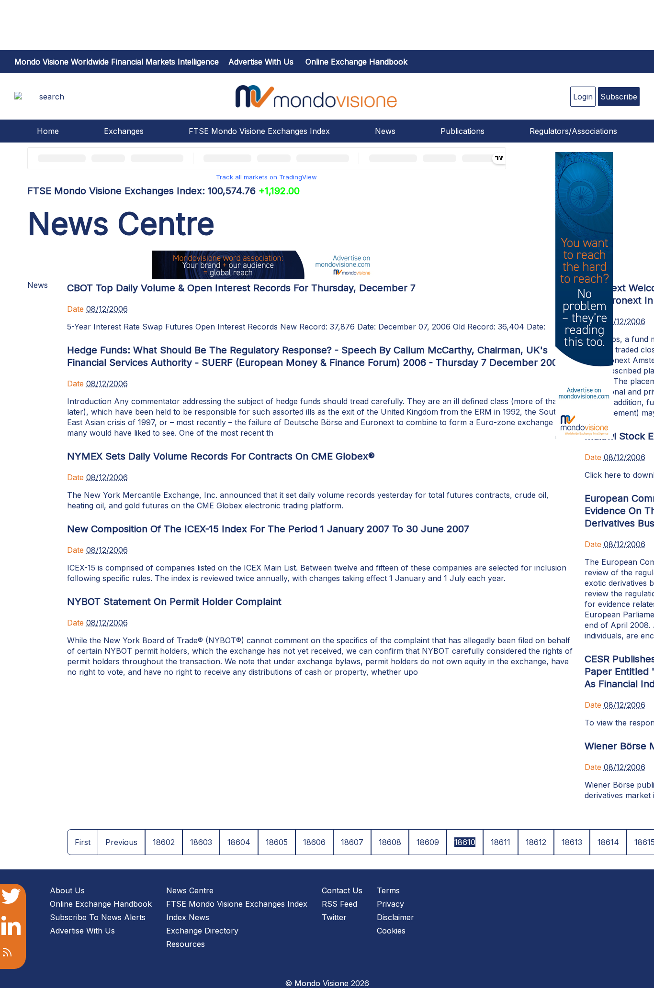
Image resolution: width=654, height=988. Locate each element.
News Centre (190, 890)
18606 (314, 842)
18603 (201, 842)
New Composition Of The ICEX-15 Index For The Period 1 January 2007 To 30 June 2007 (268, 529)
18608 (390, 842)
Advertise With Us (82, 930)
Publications (462, 131)
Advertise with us (260, 61)
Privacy (390, 904)
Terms (388, 890)
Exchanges (124, 131)
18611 (500, 842)
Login (583, 96)
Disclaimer (395, 917)
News (385, 131)
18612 (536, 842)
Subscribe (618, 96)
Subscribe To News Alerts (98, 917)
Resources (185, 944)
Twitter (334, 917)
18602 (164, 842)
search (51, 96)
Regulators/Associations (573, 131)
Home (48, 131)
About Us (67, 890)
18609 (428, 842)
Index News (187, 917)
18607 (352, 842)
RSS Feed (339, 904)
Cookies (391, 930)
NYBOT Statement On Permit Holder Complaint (174, 601)
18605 (277, 842)
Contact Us (342, 890)
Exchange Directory (202, 930)
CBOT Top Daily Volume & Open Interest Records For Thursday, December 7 (241, 288)
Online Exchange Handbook (356, 61)
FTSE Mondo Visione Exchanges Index (259, 131)
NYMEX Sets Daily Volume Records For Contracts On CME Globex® (221, 456)
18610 (464, 842)
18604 (238, 842)
